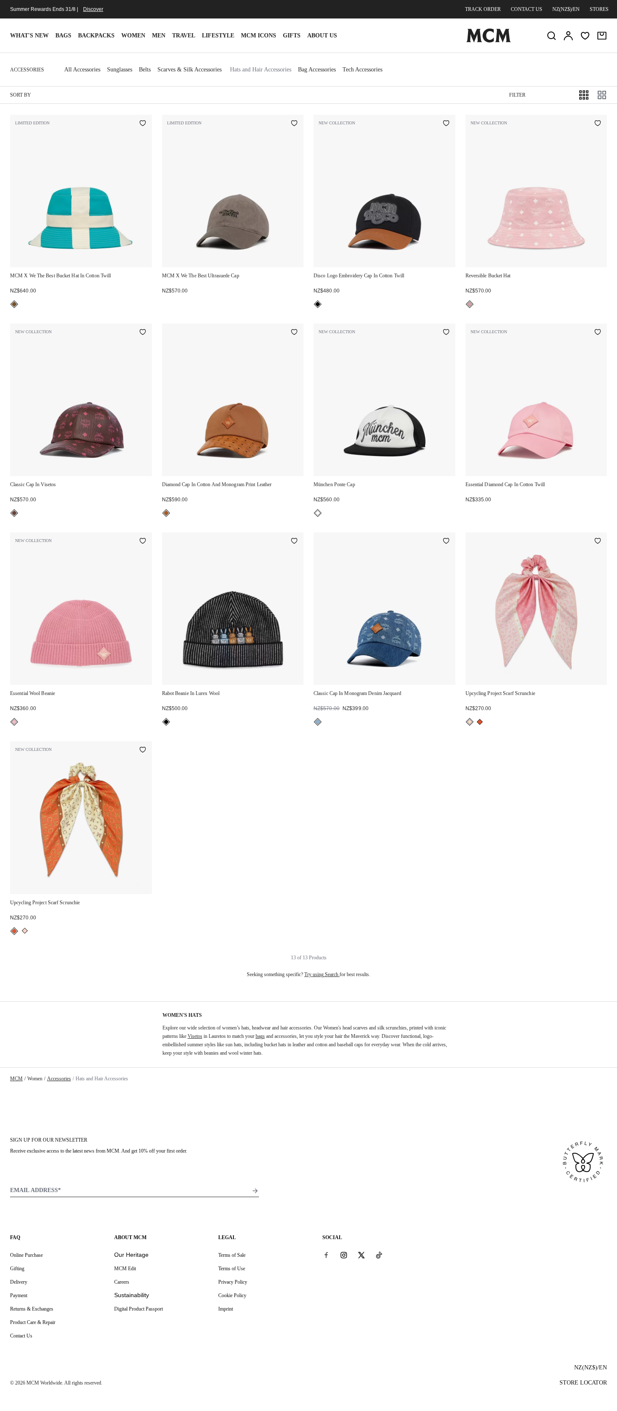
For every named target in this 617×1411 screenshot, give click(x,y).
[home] (488, 40)
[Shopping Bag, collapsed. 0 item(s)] (602, 36)
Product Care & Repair (32, 1322)
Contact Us (21, 1336)
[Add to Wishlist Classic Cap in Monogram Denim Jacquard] (446, 541)
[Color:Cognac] (166, 513)
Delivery (18, 1282)
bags (260, 1036)
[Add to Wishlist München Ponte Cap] (446, 333)
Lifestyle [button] (218, 35)
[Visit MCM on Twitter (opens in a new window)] (361, 1254)
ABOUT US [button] (322, 35)
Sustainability (131, 1295)
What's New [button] (29, 35)
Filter (517, 95)
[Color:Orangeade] (480, 722)
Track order (483, 9)
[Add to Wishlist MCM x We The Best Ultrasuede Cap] (294, 124)
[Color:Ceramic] (14, 304)
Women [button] (133, 35)
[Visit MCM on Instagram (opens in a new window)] (344, 1254)
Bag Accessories (317, 69)
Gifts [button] (292, 35)
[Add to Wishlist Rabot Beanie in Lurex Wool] (294, 541)
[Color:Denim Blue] (318, 722)
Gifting (17, 1268)
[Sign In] (568, 36)
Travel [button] (183, 35)
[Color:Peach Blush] (469, 722)
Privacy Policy (232, 1282)
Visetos (195, 1036)
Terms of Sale (232, 1255)
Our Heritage (131, 1254)
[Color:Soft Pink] (469, 304)
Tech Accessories (362, 69)
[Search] (551, 36)
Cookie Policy (232, 1295)
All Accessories (82, 69)
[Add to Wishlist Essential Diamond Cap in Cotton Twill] (597, 333)
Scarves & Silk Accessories (189, 69)
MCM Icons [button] (258, 35)
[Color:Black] (318, 304)
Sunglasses (119, 69)
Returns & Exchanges (31, 1309)
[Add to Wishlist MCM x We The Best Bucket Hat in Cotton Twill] (142, 124)
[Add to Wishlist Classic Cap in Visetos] (142, 333)
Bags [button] (63, 35)
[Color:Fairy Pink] (14, 722)
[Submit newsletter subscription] (255, 1191)
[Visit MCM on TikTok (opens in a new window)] (379, 1254)
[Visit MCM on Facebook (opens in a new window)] (326, 1254)
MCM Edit (125, 1268)
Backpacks (96, 35)
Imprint (225, 1309)
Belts (145, 69)
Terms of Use (231, 1268)
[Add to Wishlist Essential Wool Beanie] (142, 541)
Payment (18, 1295)
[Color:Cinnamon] (14, 513)
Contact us (526, 9)
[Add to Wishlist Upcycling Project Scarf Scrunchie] (597, 541)
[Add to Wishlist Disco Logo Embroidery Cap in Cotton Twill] (446, 124)
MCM (16, 1079)
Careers (121, 1282)
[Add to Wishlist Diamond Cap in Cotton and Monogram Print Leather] (294, 333)
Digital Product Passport (138, 1309)
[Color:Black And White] (318, 513)
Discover (93, 9)
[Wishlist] (585, 36)
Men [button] (158, 35)
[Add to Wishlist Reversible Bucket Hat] (597, 124)
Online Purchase (26, 1255)
